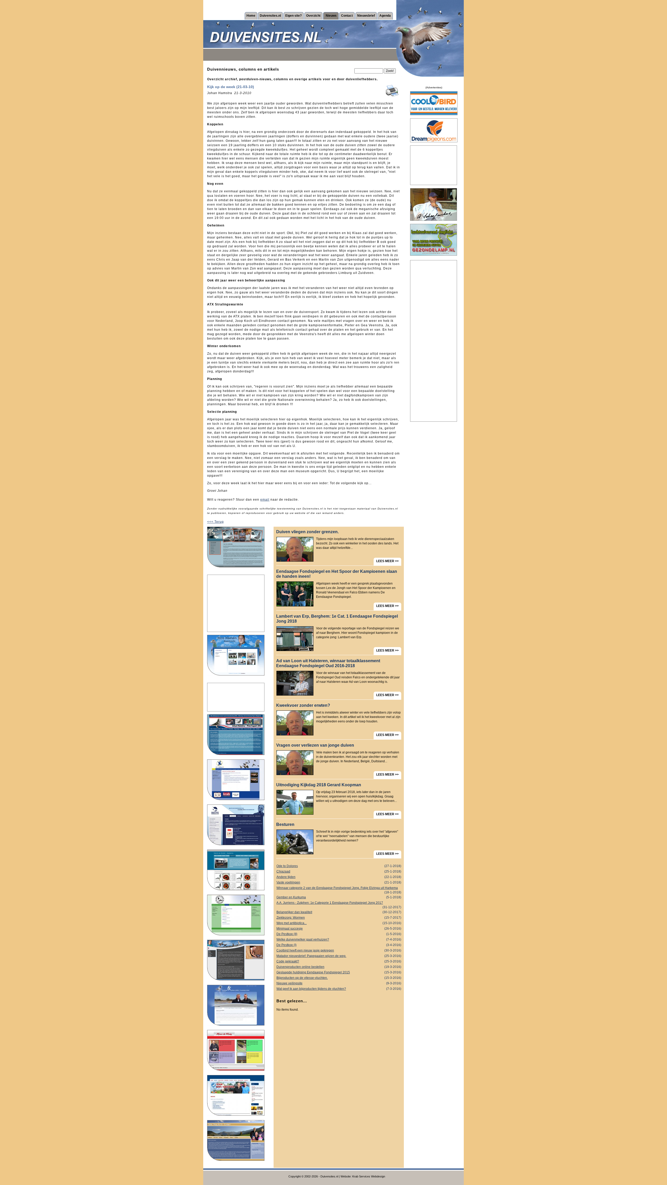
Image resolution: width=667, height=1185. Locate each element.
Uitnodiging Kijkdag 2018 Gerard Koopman (318, 785)
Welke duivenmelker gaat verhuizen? (338, 939)
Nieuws (331, 15)
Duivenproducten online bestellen (338, 967)
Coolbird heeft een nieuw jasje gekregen (338, 950)
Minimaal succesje (338, 928)
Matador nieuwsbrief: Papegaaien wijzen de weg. (338, 956)
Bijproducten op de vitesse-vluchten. (338, 978)
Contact (347, 15)
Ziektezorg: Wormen (338, 917)
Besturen (285, 824)
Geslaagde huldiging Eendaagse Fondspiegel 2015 (338, 972)
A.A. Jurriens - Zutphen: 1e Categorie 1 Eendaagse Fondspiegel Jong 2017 (338, 903)
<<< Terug (215, 522)
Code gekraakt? (338, 961)
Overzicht (313, 15)
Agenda (385, 15)
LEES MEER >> (387, 561)
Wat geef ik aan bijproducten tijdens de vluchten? (338, 989)
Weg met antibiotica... (338, 923)
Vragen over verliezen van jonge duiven (315, 745)
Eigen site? (293, 15)
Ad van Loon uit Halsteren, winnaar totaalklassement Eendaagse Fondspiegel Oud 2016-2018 (328, 663)
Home (250, 15)
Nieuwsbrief (366, 15)
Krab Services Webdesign (368, 1176)
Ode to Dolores (338, 866)
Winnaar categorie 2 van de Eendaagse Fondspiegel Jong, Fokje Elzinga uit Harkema (338, 888)
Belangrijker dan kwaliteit (338, 912)
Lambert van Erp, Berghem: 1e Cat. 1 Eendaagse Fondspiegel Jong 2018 (337, 618)
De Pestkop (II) (338, 934)
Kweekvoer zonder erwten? (303, 705)
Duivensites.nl (270, 15)
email (264, 499)
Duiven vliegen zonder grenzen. (307, 532)
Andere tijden (338, 877)
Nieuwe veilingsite (338, 983)
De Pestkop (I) (338, 945)
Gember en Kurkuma (338, 897)
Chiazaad (338, 871)
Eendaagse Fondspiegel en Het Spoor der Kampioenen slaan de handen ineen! (336, 574)
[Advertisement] (236, 603)
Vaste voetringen (338, 882)
